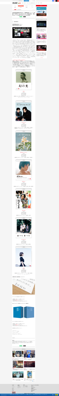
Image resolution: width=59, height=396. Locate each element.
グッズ (32, 7)
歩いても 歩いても (23, 239)
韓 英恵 (16, 341)
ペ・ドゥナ (28, 341)
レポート (13, 387)
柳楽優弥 (28, 342)
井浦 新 (25, 342)
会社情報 (32, 388)
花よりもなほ (23, 210)
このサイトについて (33, 387)
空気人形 (22, 342)
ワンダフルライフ (24, 122)
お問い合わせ (32, 390)
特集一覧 (21, 7)
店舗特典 (26, 7)
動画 (14, 7)
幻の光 (24, 91)
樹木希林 (19, 341)
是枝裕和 (31, 341)
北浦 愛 (14, 341)
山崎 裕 (22, 341)
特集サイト (13, 389)
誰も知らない (23, 181)
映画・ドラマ (19, 387)
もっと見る (41, 17)
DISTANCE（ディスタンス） (23, 152)
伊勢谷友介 (25, 341)
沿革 (31, 391)
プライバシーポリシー (33, 389)
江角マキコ (31, 342)
